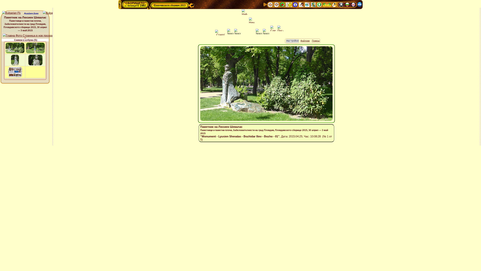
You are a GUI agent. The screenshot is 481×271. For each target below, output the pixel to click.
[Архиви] (313, 4)
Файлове (305, 41)
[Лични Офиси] (301, 4)
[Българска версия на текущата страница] (51, 13)
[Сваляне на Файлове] (319, 4)
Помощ (316, 41)
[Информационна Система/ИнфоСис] (295, 4)
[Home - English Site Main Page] (353, 4)
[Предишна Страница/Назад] (270, 4)
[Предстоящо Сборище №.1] (289, 4)
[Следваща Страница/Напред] (276, 4)
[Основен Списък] (282, 4)
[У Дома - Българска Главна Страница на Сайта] (347, 4)
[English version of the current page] (11, 13)
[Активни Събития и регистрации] (307, 4)
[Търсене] (334, 4)
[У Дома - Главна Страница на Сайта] (341, 4)
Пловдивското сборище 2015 (170, 5)
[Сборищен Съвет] (326, 4)
